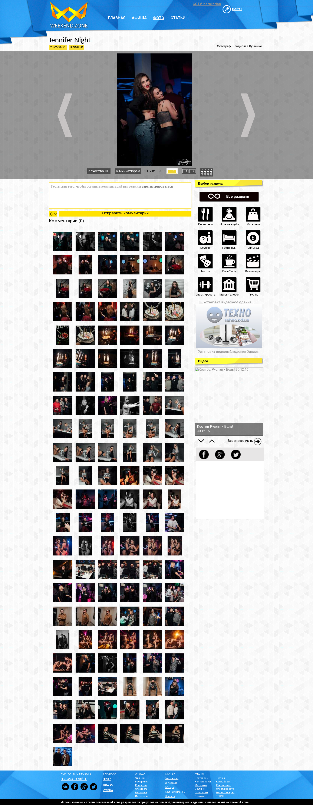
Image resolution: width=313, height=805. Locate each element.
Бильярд (200, 796)
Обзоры (169, 787)
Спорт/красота (225, 789)
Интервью (171, 783)
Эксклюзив (171, 778)
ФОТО (107, 779)
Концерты (141, 785)
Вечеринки (141, 781)
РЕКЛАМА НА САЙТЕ (74, 779)
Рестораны (201, 778)
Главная (116, 18)
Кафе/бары (223, 781)
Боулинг (199, 789)
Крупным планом (175, 792)
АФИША (140, 773)
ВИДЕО (108, 784)
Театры (220, 778)
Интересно (141, 796)
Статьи (178, 18)
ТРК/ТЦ (220, 796)
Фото (158, 18)
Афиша (139, 18)
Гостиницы (201, 792)
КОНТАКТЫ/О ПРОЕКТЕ (76, 773)
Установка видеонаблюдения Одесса (228, 351)
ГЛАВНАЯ (109, 773)
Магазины (201, 785)
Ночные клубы (203, 781)
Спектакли (141, 789)
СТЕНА (108, 790)
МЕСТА (199, 773)
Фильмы (140, 778)
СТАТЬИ (170, 773)
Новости (170, 796)
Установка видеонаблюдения (227, 302)
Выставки (141, 792)
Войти (237, 9)
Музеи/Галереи (225, 792)
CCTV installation (207, 4)
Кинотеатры (223, 785)
